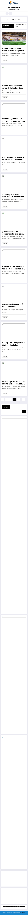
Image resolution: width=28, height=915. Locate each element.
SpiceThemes (22, 912)
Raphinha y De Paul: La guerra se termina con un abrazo (13, 120)
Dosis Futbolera (14, 7)
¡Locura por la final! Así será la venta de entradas (13, 196)
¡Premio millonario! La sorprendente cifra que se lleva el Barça (13, 233)
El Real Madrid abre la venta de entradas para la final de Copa (13, 50)
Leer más (5, 60)
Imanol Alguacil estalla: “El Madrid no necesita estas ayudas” (13, 383)
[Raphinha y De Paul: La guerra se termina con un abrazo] (14, 109)
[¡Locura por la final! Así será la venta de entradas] (14, 182)
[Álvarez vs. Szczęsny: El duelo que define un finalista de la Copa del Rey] (14, 293)
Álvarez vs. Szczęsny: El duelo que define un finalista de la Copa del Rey (13, 305)
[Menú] (2, 13)
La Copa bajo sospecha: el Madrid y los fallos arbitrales (13, 344)
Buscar (6, 407)
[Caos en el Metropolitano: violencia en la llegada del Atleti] (14, 256)
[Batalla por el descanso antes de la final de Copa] (14, 74)
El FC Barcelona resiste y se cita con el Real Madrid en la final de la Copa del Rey (13, 158)
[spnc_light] (10, 13)
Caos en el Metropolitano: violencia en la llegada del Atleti (13, 268)
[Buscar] (7, 13)
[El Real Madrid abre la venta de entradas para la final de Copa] (14, 38)
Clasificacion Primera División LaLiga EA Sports (14, 906)
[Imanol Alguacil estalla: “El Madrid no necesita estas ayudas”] (14, 369)
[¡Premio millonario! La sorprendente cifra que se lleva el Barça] (14, 219)
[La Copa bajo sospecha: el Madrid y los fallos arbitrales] (14, 331)
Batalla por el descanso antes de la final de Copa (12, 87)
